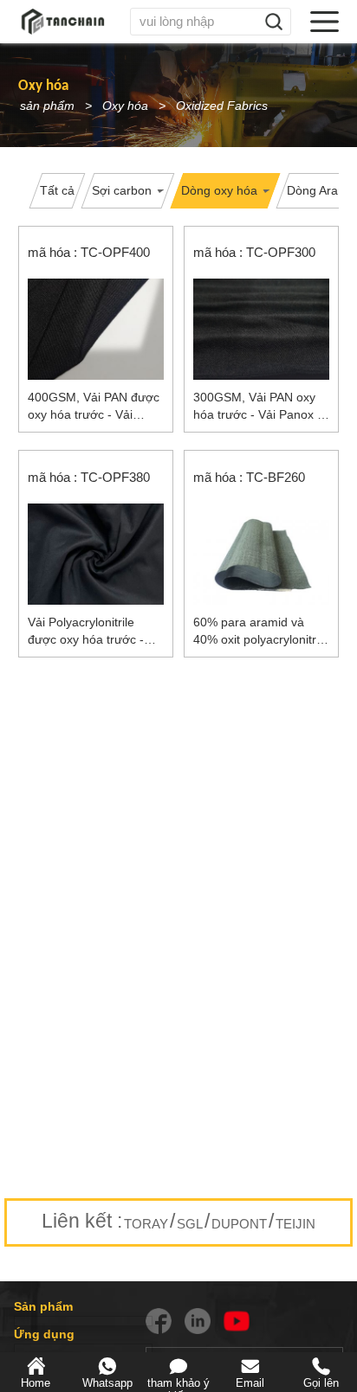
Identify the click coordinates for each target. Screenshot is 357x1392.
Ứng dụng (44, 1334)
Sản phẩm (43, 1306)
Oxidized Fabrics (222, 105)
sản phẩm (47, 105)
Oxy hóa (125, 105)
